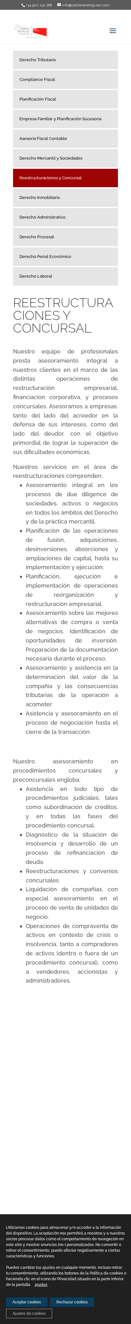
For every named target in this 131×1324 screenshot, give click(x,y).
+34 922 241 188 (76, 1047)
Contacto (21, 1167)
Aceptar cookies (26, 1302)
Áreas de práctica (29, 1140)
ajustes (41, 1284)
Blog (17, 1149)
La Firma (21, 1132)
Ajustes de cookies (29, 1313)
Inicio (18, 1123)
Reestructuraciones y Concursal (50, 177)
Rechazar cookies (72, 1302)
